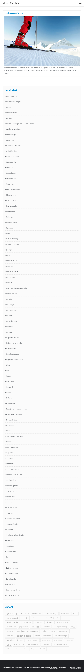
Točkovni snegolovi (13, 519)
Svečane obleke (12, 508)
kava (75, 613)
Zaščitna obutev (12, 562)
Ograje (8, 376)
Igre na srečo (11, 200)
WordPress (54, 667)
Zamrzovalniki (11, 551)
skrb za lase (10, 635)
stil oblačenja (61, 635)
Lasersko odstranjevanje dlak (16, 288)
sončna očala (24, 635)
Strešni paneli (11, 497)
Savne (8, 431)
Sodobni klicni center (14, 475)
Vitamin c (9, 530)
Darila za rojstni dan (13, 129)
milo (63, 618)
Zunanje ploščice (12, 595)
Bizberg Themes (75, 667)
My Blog (9, 332)
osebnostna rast (11, 626)
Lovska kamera (11, 294)
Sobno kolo (10, 464)
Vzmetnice (10, 546)
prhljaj (73, 626)
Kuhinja (9, 283)
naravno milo (38, 622)
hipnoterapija (51, 613)
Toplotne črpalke (12, 524)
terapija (10, 640)
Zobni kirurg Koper (13, 590)
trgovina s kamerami (32, 640)
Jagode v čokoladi (12, 244)
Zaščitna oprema (12, 568)
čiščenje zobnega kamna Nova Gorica (17, 649)
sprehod (37, 635)
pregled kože (46, 626)
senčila (53, 631)
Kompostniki (10, 277)
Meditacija (10, 305)
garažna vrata (22, 613)
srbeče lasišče (47, 635)
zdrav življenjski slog (33, 644)
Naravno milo (11, 348)
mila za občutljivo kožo (51, 618)
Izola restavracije (12, 239)
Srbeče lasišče (11, 491)
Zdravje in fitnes (12, 573)
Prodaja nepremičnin (14, 414)
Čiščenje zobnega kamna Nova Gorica (20, 124)
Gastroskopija (11, 162)
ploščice (35, 626)
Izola (8, 233)
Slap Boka (9, 453)
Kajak (8, 255)
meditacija (24, 618)
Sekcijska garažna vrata (14, 436)
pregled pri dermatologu (60, 626)
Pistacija (9, 398)
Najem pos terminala (14, 343)
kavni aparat (12, 618)
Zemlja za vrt (11, 584)
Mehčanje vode (11, 310)
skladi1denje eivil (12, 447)
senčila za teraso (63, 631)
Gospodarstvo (11, 173)
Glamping (9, 167)
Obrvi (8, 365)
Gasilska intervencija (13, 156)
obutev (49, 622)
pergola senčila (23, 626)
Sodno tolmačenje (12, 469)
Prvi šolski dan (11, 420)
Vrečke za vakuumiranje (15, 535)
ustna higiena (58, 640)
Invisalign (9, 217)
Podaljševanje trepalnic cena (16, 409)
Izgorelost (9, 228)
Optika (8, 392)
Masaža (9, 299)
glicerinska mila (36, 613)
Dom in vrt (10, 140)
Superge (9, 502)
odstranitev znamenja (62, 622)
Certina (9, 118)
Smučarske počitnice (13, 13)
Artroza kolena (11, 96)
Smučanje (9, 458)
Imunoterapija (11, 206)
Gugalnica (10, 184)
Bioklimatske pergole (13, 102)
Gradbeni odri (11, 178)
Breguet (9, 107)
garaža (10, 613)
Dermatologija (11, 135)
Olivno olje (10, 381)
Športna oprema (12, 486)
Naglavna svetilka (12, 338)
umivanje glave (46, 640)
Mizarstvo (9, 327)
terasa (20, 640)
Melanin (9, 316)
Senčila (8, 442)
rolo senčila (10, 631)
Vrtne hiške (10, 540)
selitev (44, 631)
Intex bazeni (10, 211)
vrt (9, 644)
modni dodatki (13, 622)
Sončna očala (11, 480)
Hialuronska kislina (13, 189)
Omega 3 (9, 387)
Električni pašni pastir (14, 146)
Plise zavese (10, 403)
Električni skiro (11, 151)
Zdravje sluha (11, 579)
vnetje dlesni (69, 640)
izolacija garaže (65, 613)
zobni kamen (46, 644)
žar (7, 557)
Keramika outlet (12, 272)
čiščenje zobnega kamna (60, 644)
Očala (8, 370)
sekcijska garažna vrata (27, 631)
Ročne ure (10, 425)
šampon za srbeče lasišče (38, 649)
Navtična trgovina (12, 354)
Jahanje (9, 250)
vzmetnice (19, 644)
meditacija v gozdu (36, 618)
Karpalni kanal (11, 261)
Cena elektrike (11, 113)
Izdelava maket (11, 222)
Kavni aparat (11, 266)
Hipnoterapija (11, 195)
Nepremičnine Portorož (14, 359)
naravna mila (27, 622)
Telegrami (9, 513)
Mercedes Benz (12, 321)
